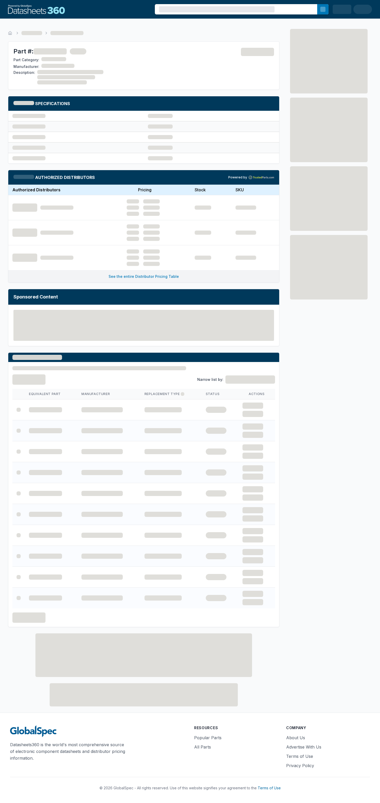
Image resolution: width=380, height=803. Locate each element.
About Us (295, 737)
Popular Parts (208, 737)
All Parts (202, 747)
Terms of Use (299, 756)
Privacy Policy (300, 765)
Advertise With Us (303, 747)
